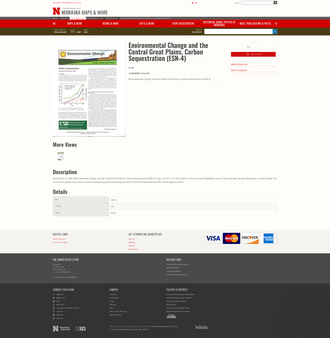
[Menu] (54, 23)
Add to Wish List (239, 64)
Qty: (248, 47)
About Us (132, 239)
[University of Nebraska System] (201, 327)
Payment (132, 246)
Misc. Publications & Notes (96, 18)
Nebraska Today (115, 315)
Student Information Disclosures (178, 311)
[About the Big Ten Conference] (80, 329)
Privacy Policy (133, 249)
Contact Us (57, 264)
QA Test (175, 326)
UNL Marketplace (69, 8)
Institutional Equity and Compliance (179, 298)
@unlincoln (60, 305)
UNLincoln (60, 294)
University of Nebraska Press (176, 275)
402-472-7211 (143, 329)
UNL (57, 301)
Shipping (132, 242)
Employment (114, 298)
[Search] (275, 31)
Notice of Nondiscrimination (176, 301)
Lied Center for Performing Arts (177, 264)
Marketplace (64, 18)
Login (195, 3)
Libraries (113, 305)
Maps (111, 308)
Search (237, 3)
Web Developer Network (162, 326)
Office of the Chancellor (118, 311)
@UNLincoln (60, 298)
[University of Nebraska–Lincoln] (56, 328)
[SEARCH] (275, 2)
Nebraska (56, 18)
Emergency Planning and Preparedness (180, 294)
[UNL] (56, 11)
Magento (73, 277)
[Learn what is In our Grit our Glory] (65, 328)
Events (112, 301)
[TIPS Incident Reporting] (171, 316)
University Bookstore (173, 271)
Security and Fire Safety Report (177, 308)
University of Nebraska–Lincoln (67, 3)
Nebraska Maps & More (85, 12)
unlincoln (59, 311)
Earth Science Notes (112, 18)
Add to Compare (239, 70)
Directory (113, 294)
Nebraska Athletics (173, 268)
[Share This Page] (275, 23)
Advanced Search (59, 239)
